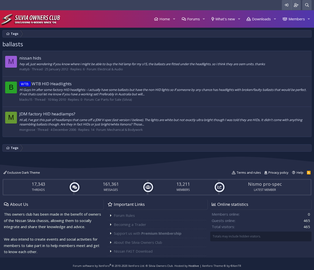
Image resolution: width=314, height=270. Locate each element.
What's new (225, 18)
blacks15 (25, 99)
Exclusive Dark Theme (23, 172)
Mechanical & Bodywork (125, 129)
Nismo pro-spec (265, 184)
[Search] (307, 5)
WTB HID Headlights (46, 83)
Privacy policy (278, 172)
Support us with (148, 233)
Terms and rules (249, 172)
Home (164, 18)
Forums (193, 18)
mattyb (24, 69)
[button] (174, 19)
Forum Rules (124, 215)
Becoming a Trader (130, 224)
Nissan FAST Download (133, 251)
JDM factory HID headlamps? (47, 114)
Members (296, 18)
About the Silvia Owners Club (138, 242)
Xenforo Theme (221, 266)
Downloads (261, 18)
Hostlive (193, 266)
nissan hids (30, 58)
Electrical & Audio (110, 69)
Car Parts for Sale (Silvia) (113, 99)
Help (300, 172)
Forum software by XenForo (109, 266)
